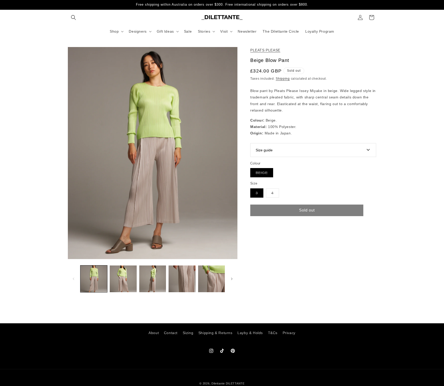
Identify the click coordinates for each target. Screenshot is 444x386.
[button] (73, 17)
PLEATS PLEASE (265, 50)
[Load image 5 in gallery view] (211, 278)
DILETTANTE (235, 383)
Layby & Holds (250, 333)
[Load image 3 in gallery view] (152, 278)
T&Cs (273, 333)
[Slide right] (231, 278)
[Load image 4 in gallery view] (182, 278)
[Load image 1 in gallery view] (93, 278)
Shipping (283, 78)
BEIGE (264, 173)
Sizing (188, 333)
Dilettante (218, 383)
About (154, 333)
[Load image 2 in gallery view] (123, 278)
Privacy (289, 333)
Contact (171, 333)
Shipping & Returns (215, 333)
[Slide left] (73, 278)
